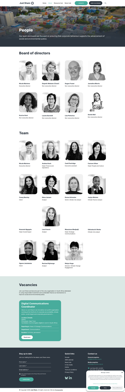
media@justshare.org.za (95, 364)
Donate (67, 357)
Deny (105, 388)
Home (44, 3)
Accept (93, 388)
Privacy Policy (108, 383)
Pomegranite (59, 390)
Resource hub (58, 3)
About (50, 3)
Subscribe (26, 379)
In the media (69, 365)
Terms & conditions (71, 369)
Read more (27, 337)
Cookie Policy (114, 383)
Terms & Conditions (100, 383)
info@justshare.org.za (94, 359)
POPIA (94, 383)
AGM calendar (69, 360)
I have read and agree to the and (33, 374)
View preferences (117, 388)
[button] (122, 372)
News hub (68, 3)
